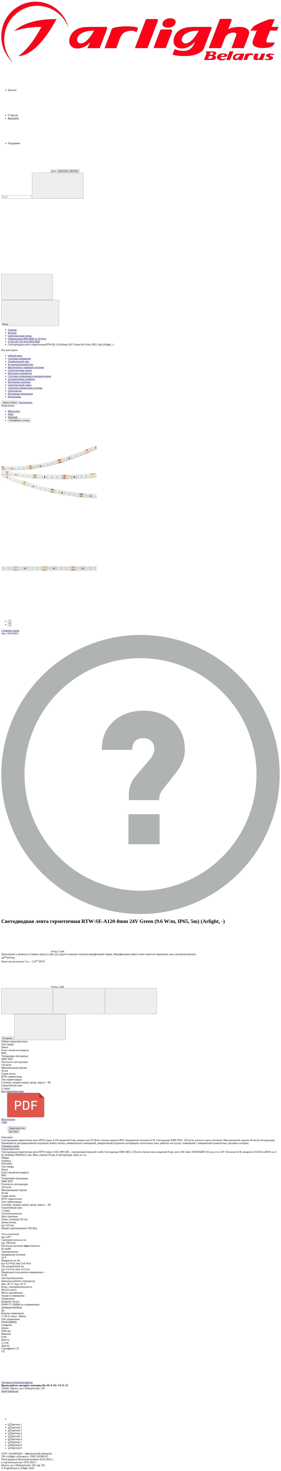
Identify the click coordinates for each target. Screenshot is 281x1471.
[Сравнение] (79, 1001)
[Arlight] (140, 62)
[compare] (25, 272)
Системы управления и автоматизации (29, 376)
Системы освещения (19, 358)
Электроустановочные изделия (25, 387)
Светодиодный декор (19, 385)
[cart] (25, 222)
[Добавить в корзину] (40, 1027)
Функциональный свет (20, 364)
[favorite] (25, 247)
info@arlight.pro (9, 1391)
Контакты (13, 118)
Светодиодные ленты (20, 370)
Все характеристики (12, 1091)
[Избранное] (27, 1001)
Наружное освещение (20, 373)
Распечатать (25, 402)
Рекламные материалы (20, 393)
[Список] (131, 1001)
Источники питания (19, 382)
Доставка (13, 1131)
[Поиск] (57, 186)
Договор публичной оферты (17, 1382)
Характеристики (17, 1128)
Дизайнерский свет (18, 361)
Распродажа (14, 396)
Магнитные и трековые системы (26, 367)
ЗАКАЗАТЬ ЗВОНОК (68, 171)
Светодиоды (15, 390)
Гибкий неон (15, 355)
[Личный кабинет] (27, 287)
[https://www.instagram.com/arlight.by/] (32, 1419)
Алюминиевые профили (21, 379)
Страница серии (10, 630)
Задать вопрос (10, 402)
